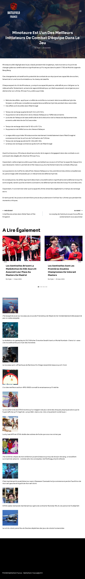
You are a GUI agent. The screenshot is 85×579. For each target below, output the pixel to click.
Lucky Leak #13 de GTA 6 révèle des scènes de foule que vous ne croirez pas (31, 434)
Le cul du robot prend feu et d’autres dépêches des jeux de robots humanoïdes (33, 528)
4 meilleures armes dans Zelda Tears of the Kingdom (18, 214)
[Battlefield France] (13, 11)
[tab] (38, 286)
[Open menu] (80, 11)
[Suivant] (79, 260)
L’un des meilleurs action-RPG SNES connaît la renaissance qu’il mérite (30, 387)
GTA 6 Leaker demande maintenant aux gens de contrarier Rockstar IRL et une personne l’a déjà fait (40, 506)
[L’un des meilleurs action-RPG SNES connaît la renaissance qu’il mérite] (42, 377)
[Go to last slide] (5, 260)
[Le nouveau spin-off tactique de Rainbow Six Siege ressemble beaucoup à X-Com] (42, 354)
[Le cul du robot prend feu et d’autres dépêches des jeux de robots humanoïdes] (42, 518)
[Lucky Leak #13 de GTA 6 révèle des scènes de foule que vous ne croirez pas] (42, 424)
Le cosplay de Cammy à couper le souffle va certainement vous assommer (66, 214)
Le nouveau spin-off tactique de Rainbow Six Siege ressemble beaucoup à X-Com (34, 365)
